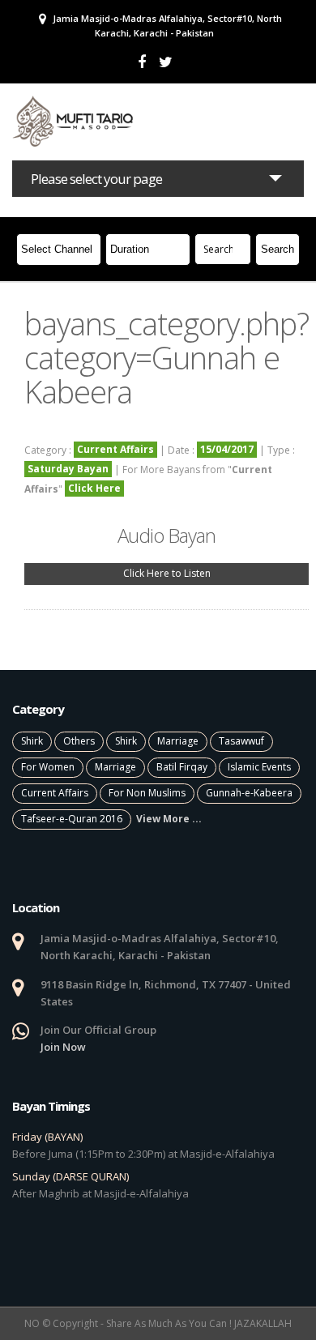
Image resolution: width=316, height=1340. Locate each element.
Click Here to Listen (167, 573)
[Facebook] (142, 62)
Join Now (63, 1046)
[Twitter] (166, 62)
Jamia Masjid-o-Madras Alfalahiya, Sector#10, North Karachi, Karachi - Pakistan (166, 25)
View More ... (169, 819)
